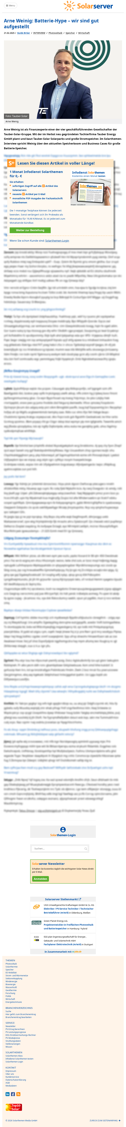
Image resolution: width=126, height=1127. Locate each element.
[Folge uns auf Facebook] (13, 1095)
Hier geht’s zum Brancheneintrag (21, 1014)
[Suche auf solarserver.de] (85, 848)
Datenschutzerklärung (16, 1079)
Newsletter (11, 1026)
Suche (8, 1011)
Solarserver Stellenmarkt (61, 899)
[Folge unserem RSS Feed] (18, 1095)
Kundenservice (12, 1077)
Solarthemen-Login (57, 240)
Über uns (10, 1074)
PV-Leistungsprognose (16, 1032)
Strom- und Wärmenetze (17, 975)
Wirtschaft (84, 33)
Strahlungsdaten (13, 1041)
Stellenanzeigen (13, 1043)
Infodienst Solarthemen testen (19, 1058)
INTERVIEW (39, 33)
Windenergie (11, 981)
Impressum (11, 1071)
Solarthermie (12, 966)
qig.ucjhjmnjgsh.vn (49, 810)
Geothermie (11, 990)
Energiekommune (14, 1002)
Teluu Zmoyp (27, 810)
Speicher (70, 33)
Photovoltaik (55, 33)
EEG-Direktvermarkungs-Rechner (21, 1035)
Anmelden (40, 879)
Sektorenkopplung (14, 978)
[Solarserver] (88, 6)
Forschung (10, 993)
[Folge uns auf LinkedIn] (8, 1095)
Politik (8, 996)
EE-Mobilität (11, 972)
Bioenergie (11, 984)
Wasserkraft (11, 987)
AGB (8, 1082)
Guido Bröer (23, 33)
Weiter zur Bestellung (30, 230)
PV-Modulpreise (13, 1038)
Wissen (9, 1046)
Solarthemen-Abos (14, 1055)
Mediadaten (11, 1085)
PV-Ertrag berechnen (15, 1029)
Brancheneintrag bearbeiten (19, 1017)
